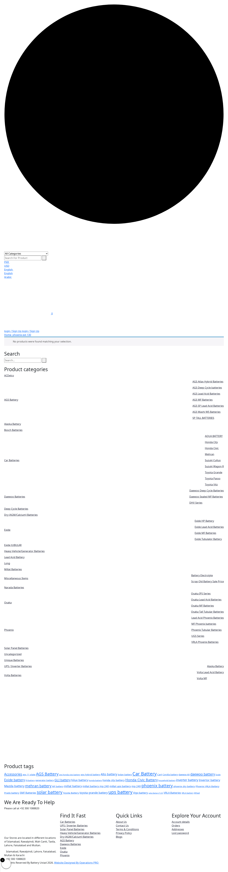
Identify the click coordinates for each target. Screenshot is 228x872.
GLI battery (62, 780)
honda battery (95, 780)
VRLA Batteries (172, 793)
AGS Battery (11, 399)
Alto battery (109, 774)
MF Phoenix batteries (203, 624)
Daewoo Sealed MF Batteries (206, 496)
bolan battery (125, 774)
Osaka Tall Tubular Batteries (207, 611)
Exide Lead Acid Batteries (209, 527)
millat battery (73, 786)
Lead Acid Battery (14, 557)
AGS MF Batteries (202, 399)
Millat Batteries (13, 569)
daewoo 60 (184, 774)
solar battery (49, 792)
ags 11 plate (29, 774)
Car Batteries (11, 460)
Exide (7, 530)
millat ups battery (120, 786)
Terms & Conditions (127, 829)
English (8, 269)
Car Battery (144, 774)
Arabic (8, 277)
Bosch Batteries (13, 430)
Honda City (211, 442)
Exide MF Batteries (205, 533)
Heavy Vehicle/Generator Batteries (24, 551)
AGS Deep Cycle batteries (207, 387)
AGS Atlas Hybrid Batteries (207, 381)
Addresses (178, 829)
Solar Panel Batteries (16, 648)
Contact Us (122, 825)
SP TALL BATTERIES (203, 418)
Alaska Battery (12, 424)
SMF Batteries (28, 793)
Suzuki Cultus (213, 460)
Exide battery (14, 780)
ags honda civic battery (69, 774)
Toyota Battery (71, 792)
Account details (181, 822)
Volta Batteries (12, 675)
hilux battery (79, 780)
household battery (166, 780)
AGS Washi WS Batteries (206, 412)
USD (6, 266)
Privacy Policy (124, 833)
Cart (159, 774)
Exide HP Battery (204, 521)
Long (7, 563)
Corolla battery (170, 774)
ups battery (120, 792)
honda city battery (114, 780)
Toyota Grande (213, 472)
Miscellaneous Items (16, 578)
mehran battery (38, 785)
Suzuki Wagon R (214, 466)
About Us (121, 822)
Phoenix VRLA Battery (207, 786)
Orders (176, 825)
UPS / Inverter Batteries (18, 666)
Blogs (119, 836)
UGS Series (197, 636)
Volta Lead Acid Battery (210, 672)
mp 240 (136, 786)
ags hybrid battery (90, 774)
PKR (6, 262)
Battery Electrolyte (202, 575)
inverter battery (187, 780)
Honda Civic (212, 448)
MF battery (57, 786)
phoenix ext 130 (22, 335)
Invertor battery (209, 780)
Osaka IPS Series (201, 593)
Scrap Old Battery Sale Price (207, 581)
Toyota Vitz (211, 484)
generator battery (44, 780)
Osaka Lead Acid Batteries (206, 599)
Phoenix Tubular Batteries (206, 630)
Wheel (197, 793)
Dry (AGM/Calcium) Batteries (21, 515)
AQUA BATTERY (214, 436)
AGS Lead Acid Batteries (206, 393)
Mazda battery (14, 786)
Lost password (180, 833)
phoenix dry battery (184, 786)
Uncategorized (13, 654)
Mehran (209, 454)
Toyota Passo (212, 478)
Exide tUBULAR (13, 545)
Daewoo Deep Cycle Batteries (206, 490)
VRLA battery (187, 793)
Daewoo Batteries (14, 496)
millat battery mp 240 (96, 786)
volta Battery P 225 (156, 793)
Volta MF (202, 678)
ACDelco (9, 375)
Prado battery (11, 792)
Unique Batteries (14, 660)
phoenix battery (157, 785)
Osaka (8, 602)
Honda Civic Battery (141, 779)
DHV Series (195, 502)
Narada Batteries (14, 587)
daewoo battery (202, 774)
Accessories (13, 774)
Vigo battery (140, 793)
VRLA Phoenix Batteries (205, 642)
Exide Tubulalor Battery (208, 539)
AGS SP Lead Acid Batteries (208, 406)
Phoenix (9, 630)
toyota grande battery (94, 793)
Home (8, 335)
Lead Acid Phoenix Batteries (207, 617)
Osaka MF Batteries (202, 605)
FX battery (30, 780)
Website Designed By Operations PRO (76, 862)
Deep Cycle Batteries (16, 508)
